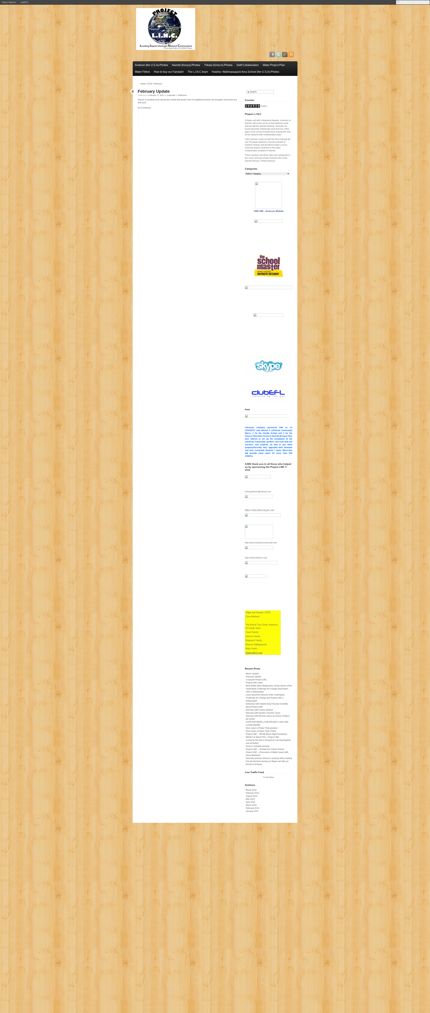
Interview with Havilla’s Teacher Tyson (263, 713)
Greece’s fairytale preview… (258, 746)
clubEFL (24, 2)
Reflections (182, 95)
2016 (149, 84)
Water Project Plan (274, 65)
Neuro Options (9, 2)
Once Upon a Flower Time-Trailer (261, 731)
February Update (154, 91)
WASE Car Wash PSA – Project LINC (262, 737)
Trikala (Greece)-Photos (218, 65)
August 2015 (251, 796)
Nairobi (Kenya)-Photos (186, 65)
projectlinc (171, 95)
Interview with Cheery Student (259, 710)
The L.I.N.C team (198, 71)
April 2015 (250, 802)
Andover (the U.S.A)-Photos (151, 65)
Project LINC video (254, 683)
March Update (252, 673)
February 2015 (252, 808)
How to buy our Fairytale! (169, 71)
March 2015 (251, 805)
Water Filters (142, 71)
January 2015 (252, 811)
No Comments (144, 108)
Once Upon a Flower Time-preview (261, 728)
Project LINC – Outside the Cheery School (265, 749)
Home (143, 84)
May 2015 (250, 799)
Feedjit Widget (268, 777)
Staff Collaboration (247, 65)
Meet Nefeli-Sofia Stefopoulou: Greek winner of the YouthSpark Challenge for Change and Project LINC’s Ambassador (269, 689)
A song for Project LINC (256, 680)
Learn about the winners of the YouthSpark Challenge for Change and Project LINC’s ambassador (265, 698)
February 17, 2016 (156, 95)
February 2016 (252, 793)
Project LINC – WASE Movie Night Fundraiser (266, 734)
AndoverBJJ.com (254, 652)
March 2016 (251, 790)
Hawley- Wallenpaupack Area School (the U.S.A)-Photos (245, 71)
